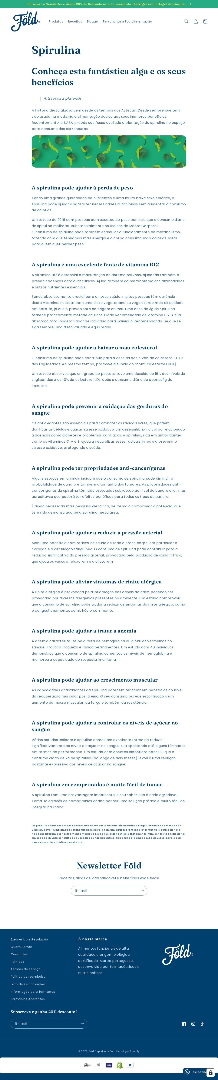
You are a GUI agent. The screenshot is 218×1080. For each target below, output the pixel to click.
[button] (186, 21)
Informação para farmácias (33, 992)
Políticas (17, 962)
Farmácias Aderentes (28, 999)
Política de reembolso (28, 976)
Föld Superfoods (99, 1051)
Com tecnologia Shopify (124, 1051)
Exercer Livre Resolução (29, 939)
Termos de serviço (25, 969)
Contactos (19, 954)
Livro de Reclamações (28, 984)
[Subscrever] (142, 891)
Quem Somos (22, 947)
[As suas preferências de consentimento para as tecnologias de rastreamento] (211, 1073)
